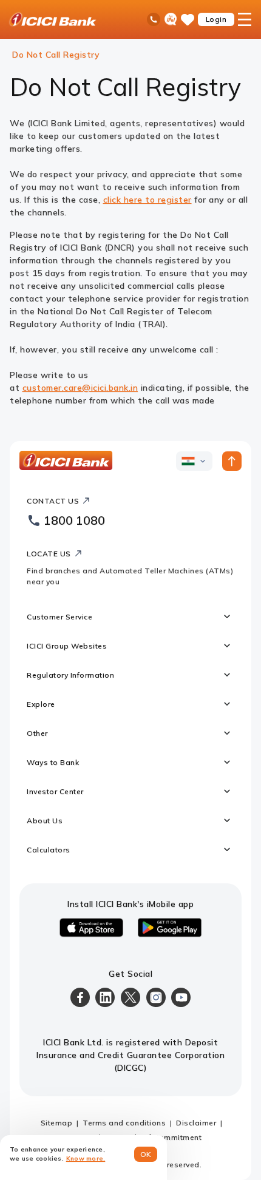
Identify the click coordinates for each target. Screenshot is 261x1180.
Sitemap (57, 1122)
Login (216, 19)
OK (146, 1154)
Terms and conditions (124, 1122)
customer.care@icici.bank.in (80, 387)
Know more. (86, 1158)
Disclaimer (196, 1122)
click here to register (147, 199)
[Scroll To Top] (232, 461)
